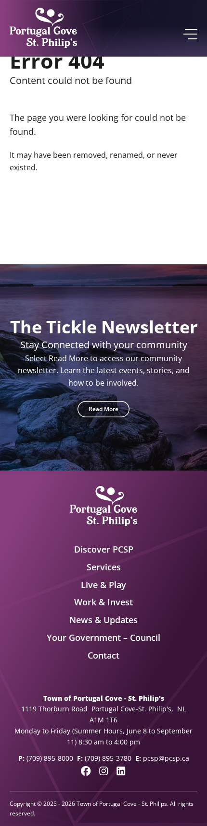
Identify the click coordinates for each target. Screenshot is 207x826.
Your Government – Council (103, 637)
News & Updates (103, 619)
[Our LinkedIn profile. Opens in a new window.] (121, 771)
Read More (103, 409)
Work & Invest (103, 602)
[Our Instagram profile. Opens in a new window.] (103, 771)
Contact (103, 655)
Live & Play (103, 584)
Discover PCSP (103, 549)
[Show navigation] (190, 34)
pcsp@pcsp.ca (166, 758)
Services (104, 567)
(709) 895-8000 (49, 758)
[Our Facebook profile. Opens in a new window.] (86, 771)
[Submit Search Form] (185, 213)
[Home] (43, 28)
